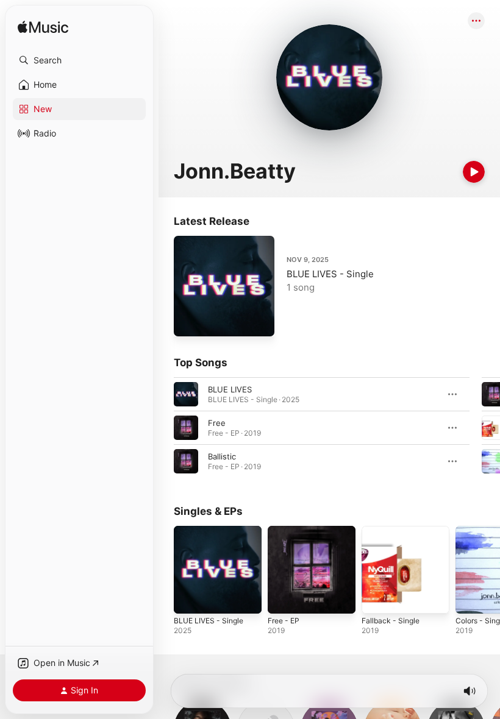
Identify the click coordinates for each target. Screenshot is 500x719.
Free (217, 423)
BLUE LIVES (230, 389)
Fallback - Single (391, 620)
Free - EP (283, 620)
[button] (79, 60)
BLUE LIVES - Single (330, 274)
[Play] (474, 172)
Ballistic (222, 456)
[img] (43, 28)
